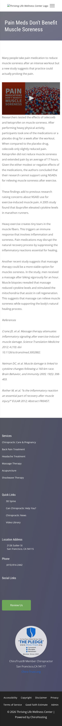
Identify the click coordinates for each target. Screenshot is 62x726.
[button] (31, 98)
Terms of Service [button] (12, 704)
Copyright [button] (26, 697)
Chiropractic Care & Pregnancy (19, 442)
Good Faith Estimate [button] (36, 704)
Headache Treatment (13, 456)
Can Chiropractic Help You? (21, 508)
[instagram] (29, 584)
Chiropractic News (16, 515)
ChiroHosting (38, 717)
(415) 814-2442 (14, 564)
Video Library (13, 522)
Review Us (16, 605)
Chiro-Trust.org (31, 672)
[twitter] (37, 584)
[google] (3, 584)
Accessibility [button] (10, 697)
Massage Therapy (11, 463)
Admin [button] (55, 704)
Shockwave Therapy (13, 477)
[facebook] (12, 584)
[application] (31, 98)
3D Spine (11, 501)
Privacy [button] (54, 697)
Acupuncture (9, 470)
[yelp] (20, 584)
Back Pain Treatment (13, 449)
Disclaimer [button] (41, 697)
